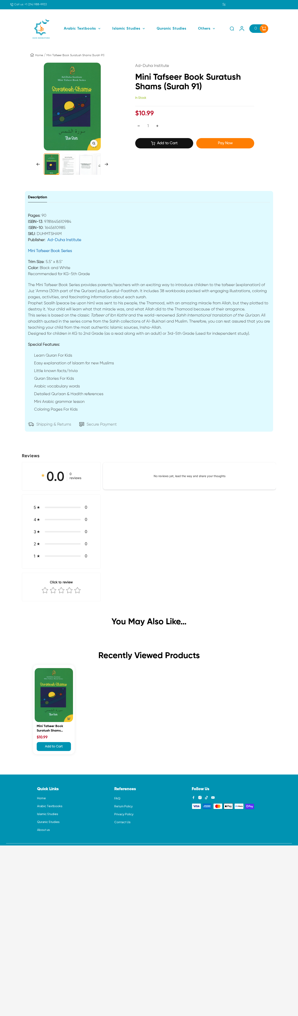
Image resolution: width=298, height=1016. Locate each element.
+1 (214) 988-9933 (30, 4)
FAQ (117, 798)
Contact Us (122, 822)
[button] (61, 507)
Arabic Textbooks (49, 806)
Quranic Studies (48, 822)
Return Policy (123, 806)
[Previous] (38, 164)
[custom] (193, 797)
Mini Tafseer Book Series (50, 251)
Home (39, 55)
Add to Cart (54, 746)
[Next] (106, 164)
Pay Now (225, 143)
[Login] (241, 28)
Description (37, 197)
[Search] (231, 28)
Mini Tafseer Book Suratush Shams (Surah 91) (50, 729)
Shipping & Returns (53, 424)
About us (43, 829)
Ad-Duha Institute (64, 240)
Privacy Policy (124, 814)
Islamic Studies (47, 814)
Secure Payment (102, 424)
